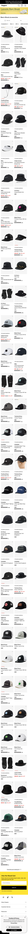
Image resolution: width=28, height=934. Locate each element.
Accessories (4, 24)
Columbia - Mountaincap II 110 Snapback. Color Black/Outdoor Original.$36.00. (20, 525)
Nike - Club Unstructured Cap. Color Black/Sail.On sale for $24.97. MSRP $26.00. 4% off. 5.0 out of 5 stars (7, 67)
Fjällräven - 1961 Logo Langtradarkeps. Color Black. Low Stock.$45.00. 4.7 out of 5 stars (7, 611)
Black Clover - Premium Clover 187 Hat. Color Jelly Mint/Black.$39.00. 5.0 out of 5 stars (20, 385)
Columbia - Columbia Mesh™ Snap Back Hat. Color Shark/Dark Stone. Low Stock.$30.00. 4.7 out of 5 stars (7, 690)
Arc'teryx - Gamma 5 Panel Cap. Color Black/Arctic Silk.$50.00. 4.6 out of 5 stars (7, 125)
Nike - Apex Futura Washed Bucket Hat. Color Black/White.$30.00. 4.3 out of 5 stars (20, 125)
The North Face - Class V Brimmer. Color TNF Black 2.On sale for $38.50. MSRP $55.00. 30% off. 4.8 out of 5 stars (20, 581)
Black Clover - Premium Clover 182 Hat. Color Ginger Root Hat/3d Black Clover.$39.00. (20, 716)
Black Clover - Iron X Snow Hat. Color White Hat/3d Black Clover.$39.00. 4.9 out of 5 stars (20, 741)
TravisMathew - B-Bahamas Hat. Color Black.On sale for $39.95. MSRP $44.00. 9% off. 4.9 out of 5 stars (20, 794)
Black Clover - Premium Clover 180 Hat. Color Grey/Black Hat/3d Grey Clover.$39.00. (7, 638)
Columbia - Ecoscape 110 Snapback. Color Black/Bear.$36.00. (7, 553)
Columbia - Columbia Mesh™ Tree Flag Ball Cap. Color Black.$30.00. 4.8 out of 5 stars (20, 438)
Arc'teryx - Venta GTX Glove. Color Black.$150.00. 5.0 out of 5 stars (7, 299)
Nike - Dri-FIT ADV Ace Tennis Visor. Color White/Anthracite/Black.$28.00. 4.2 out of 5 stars (7, 154)
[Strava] (12, 897)
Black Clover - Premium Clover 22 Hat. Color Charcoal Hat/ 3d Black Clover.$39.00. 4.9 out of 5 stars (7, 410)
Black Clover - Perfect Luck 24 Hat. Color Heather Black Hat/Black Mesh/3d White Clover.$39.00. (7, 242)
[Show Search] (18, 5)
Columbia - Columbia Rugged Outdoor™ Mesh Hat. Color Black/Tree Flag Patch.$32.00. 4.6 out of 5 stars (20, 611)
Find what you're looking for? (13, 869)
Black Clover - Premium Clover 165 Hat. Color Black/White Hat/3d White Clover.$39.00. (20, 662)
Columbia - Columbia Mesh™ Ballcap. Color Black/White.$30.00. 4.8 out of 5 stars (7, 496)
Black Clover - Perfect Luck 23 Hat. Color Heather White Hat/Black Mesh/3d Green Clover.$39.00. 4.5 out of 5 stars (20, 690)
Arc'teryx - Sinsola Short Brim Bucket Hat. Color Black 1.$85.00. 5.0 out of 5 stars (7, 525)
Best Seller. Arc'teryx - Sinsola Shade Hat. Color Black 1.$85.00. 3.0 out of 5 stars (7, 39)
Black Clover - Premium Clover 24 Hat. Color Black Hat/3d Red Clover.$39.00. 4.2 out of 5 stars (20, 328)
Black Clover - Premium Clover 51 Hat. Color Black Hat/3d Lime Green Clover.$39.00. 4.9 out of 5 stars (7, 741)
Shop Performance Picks (16, 2)
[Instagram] (3, 897)
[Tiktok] (7, 897)
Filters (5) (8, 20)
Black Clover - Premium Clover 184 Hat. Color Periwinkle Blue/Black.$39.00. (7, 716)
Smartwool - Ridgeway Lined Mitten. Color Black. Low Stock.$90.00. (7, 767)
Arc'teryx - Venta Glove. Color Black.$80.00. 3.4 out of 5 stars (20, 67)
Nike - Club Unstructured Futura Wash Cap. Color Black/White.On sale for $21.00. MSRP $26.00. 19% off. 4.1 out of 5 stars (20, 357)
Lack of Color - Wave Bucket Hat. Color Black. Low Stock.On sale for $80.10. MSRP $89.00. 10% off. (7, 794)
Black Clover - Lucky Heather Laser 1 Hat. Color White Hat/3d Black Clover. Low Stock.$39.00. (7, 662)
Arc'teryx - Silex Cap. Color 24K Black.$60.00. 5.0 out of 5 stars (20, 270)
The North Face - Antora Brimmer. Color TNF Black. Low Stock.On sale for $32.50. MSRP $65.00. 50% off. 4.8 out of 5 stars (7, 96)
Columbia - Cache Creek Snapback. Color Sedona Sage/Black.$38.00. (20, 553)
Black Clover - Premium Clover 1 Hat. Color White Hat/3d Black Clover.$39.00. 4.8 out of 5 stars (7, 357)
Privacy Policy (14, 923)
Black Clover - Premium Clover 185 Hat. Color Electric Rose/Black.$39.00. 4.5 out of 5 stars (20, 214)
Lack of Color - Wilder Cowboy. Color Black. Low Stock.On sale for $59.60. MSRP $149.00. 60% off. (20, 767)
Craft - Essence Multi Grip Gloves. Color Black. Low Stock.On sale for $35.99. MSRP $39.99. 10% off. (7, 385)
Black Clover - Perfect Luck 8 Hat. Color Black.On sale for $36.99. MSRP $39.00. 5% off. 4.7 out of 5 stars (20, 852)
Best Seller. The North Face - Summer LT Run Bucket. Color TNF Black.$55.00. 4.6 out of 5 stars (20, 39)
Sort (21, 20)
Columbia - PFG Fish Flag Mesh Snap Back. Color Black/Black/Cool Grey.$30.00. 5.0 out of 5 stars (7, 852)
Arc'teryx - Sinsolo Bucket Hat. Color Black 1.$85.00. (20, 184)
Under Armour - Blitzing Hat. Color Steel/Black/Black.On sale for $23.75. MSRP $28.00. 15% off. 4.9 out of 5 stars (7, 328)
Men (11, 24)
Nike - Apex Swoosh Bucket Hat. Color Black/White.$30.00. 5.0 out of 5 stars (7, 270)
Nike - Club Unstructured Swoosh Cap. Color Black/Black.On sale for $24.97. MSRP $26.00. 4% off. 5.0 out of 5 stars (7, 184)
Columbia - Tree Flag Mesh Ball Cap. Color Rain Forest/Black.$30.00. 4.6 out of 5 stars (7, 822)
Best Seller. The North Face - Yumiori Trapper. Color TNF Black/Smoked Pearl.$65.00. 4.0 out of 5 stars (20, 410)
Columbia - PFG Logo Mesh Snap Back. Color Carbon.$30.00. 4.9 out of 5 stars (20, 496)
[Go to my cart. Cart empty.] (22, 5)
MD (16, 24)
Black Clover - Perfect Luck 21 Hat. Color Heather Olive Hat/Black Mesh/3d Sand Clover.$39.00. (20, 638)
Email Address (6, 883)
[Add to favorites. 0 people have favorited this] (12, 27)
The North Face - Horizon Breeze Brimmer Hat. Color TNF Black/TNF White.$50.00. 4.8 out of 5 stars (20, 299)
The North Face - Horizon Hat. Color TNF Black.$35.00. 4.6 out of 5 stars (20, 466)
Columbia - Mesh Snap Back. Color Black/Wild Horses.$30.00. (20, 822)
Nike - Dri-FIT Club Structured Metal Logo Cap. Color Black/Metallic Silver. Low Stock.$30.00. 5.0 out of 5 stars (7, 581)
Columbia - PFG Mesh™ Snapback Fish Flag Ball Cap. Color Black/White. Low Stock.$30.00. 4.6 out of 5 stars (7, 438)
